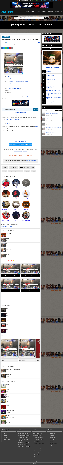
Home (27, 11)
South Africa (37, 445)
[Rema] (6, 194)
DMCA (51, 447)
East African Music (38, 454)
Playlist (36, 456)
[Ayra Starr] (16, 194)
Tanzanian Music (38, 451)
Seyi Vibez (26, 209)
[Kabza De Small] (6, 204)
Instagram (55, 0)
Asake (16, 187)
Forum (33, 11)
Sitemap (34, 461)
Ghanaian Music (38, 439)
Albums (44, 11)
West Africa (37, 447)
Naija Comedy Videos (24, 435)
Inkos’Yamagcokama (7, 220)
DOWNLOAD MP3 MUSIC (20, 112)
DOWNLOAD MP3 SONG (20, 52)
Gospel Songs (37, 435)
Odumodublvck (26, 220)
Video (58, 110)
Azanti (9, 76)
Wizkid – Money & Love (51, 132)
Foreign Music (37, 449)
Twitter (49, 0)
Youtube (61, 0)
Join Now (35, 109)
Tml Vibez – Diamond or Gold (53, 90)
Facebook (44, 0)
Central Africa (37, 453)
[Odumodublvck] (26, 215)
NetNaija (39, 461)
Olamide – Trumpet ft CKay (51, 122)
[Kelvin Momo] (16, 204)
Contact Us (52, 433)
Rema (6, 198)
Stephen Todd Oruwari (18, 81)
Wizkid (26, 198)
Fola (16, 220)
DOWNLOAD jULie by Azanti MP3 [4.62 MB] (21, 144)
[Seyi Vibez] (26, 204)
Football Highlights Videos (24, 439)
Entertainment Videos (24, 446)
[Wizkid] (26, 194)
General (6, 433)
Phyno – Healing (50, 75)
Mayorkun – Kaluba (50, 79)
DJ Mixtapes (37, 441)
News (5, 435)
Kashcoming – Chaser (51, 102)
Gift (8, 42)
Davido (6, 187)
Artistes (50, 11)
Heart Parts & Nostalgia (14, 88)
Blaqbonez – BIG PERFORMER (53, 83)
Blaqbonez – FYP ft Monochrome (50, 86)
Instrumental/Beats (39, 443)
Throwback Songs (38, 437)
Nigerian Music (6, 36)
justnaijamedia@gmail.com (20, 151)
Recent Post (7, 439)
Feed (17, 0)
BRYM (11, 81)
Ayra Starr (16, 198)
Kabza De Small (5, 209)
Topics (45, 110)
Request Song (53, 445)
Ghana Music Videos (24, 442)
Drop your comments (6, 226)
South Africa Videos (24, 444)
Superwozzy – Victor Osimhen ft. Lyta (53, 98)
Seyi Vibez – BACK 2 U (51, 71)
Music (38, 11)
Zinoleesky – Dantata (52, 68)
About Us (52, 435)
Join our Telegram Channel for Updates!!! (20, 155)
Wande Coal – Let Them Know (52, 118)
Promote (52, 441)
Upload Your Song (31, 160)
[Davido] (6, 183)
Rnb (33, 171)
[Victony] (26, 183)
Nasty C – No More (50, 113)
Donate (51, 449)
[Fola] (16, 215)
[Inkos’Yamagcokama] (6, 215)
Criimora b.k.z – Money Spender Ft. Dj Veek (53, 94)
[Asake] (16, 183)
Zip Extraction (53, 443)
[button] (2, 48)
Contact (57, 11)
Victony (26, 187)
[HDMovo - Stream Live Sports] (31, 7)
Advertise (52, 439)
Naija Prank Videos (24, 437)
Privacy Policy (53, 437)
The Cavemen (13, 79)
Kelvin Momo (16, 209)
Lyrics (5, 437)
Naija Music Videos (23, 433)
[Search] (61, 12)
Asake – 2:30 (48, 127)
